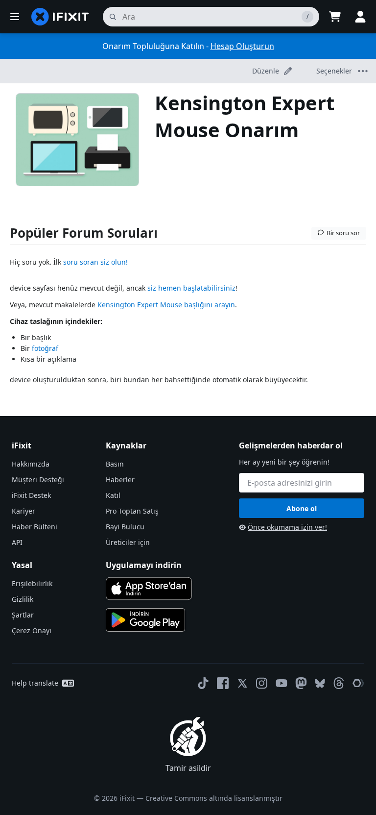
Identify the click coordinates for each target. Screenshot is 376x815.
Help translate (35, 683)
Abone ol (301, 508)
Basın (115, 464)
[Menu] (15, 16)
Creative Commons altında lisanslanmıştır (213, 798)
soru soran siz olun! (95, 262)
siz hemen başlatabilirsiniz (191, 288)
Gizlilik (22, 599)
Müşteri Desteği (38, 479)
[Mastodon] (301, 683)
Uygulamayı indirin (144, 565)
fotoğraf (45, 348)
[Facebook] (223, 683)
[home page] (60, 16)
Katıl (113, 495)
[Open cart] (335, 16)
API (17, 542)
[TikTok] (203, 683)
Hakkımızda (30, 464)
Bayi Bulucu (125, 526)
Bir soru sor (343, 232)
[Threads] (339, 683)
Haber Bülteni (34, 526)
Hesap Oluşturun (242, 46)
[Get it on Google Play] (145, 620)
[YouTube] (281, 683)
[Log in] (360, 16)
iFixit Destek (31, 495)
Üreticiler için (128, 542)
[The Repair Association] (358, 683)
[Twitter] (242, 683)
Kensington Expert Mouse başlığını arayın (166, 304)
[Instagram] (262, 683)
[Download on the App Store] (149, 588)
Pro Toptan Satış (132, 511)
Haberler (120, 479)
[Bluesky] (320, 683)
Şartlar (23, 614)
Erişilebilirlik (32, 583)
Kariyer (23, 511)
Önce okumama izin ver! (287, 527)
